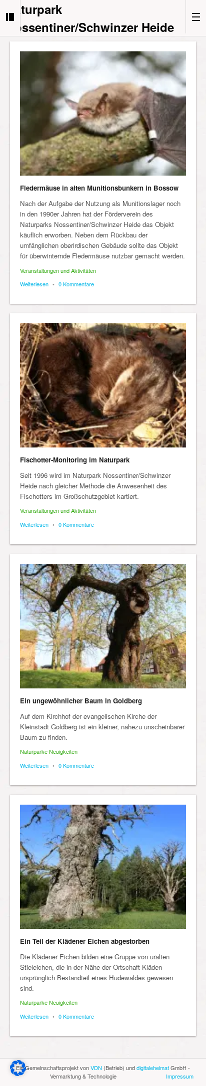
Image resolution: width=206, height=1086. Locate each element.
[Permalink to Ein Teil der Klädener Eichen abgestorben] (103, 867)
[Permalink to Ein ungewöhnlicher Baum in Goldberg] (103, 626)
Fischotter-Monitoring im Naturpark (75, 459)
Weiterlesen (34, 284)
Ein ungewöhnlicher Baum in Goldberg (81, 700)
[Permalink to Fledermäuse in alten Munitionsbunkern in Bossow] (103, 113)
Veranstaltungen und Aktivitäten (58, 270)
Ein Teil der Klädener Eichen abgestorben (85, 941)
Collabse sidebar (10, 16)
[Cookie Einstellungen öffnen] (18, 1073)
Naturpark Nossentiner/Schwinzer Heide (90, 17)
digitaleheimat (152, 1068)
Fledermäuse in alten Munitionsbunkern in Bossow (99, 188)
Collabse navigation (196, 16)
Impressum (180, 1076)
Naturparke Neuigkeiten (49, 751)
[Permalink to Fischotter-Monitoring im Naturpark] (103, 385)
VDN (96, 1068)
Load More (103, 1057)
